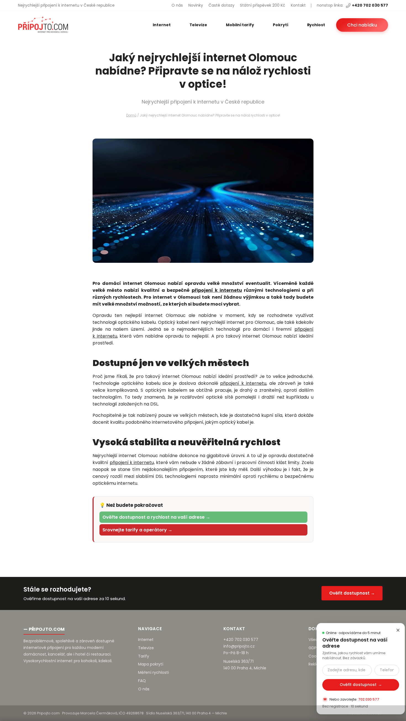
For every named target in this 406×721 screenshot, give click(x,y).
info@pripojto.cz (239, 646)
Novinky (195, 5)
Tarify (143, 656)
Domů (131, 115)
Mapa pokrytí (150, 664)
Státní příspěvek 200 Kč (262, 5)
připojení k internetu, (132, 462)
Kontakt (298, 5)
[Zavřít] (398, 630)
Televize (198, 25)
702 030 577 (368, 699)
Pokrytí (280, 25)
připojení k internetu (217, 290)
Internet (161, 25)
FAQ (142, 680)
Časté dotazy (221, 5)
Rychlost (316, 25)
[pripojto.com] (43, 25)
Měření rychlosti (153, 672)
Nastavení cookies (365, 713)
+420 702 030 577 (370, 5)
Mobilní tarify (240, 25)
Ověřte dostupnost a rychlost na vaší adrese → (156, 517)
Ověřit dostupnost (361, 684)
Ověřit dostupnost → (352, 593)
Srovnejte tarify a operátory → (137, 530)
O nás (177, 5)
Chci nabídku (362, 25)
